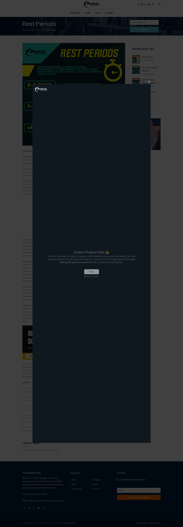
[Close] (149, 81)
